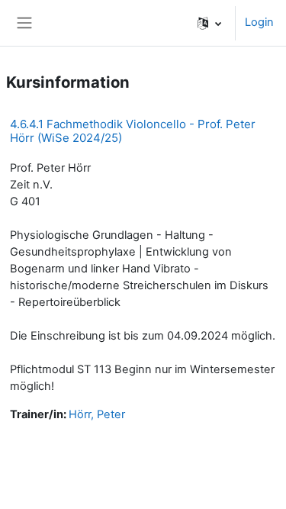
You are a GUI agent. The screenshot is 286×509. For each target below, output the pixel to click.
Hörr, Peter (97, 414)
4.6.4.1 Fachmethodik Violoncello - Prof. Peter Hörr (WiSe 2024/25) (132, 131)
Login (259, 22)
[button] (209, 23)
